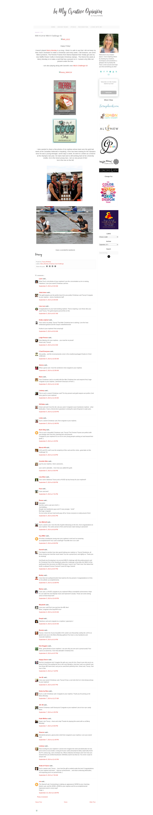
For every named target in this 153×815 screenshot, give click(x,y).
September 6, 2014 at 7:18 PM (48, 671)
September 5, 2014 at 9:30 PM (48, 543)
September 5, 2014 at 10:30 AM (49, 359)
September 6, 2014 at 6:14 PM (48, 639)
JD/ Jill (41, 705)
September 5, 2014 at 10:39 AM (49, 370)
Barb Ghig (42, 430)
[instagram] (101, 72)
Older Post (92, 802)
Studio (73, 27)
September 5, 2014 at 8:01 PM (48, 516)
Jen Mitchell (43, 522)
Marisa (41, 589)
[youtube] (113, 72)
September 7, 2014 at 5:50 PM (48, 726)
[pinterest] (107, 72)
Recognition (83, 27)
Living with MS (96, 27)
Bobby (41, 575)
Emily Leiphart (44, 320)
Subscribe (109, 92)
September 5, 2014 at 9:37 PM (48, 569)
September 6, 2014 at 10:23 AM (49, 612)
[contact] (108, 74)
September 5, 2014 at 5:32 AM (48, 286)
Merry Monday (52, 50)
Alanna (41, 365)
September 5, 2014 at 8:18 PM (48, 529)
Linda (41, 418)
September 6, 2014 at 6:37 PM (48, 653)
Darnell (41, 549)
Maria (41, 377)
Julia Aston (43, 292)
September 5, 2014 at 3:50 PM (48, 470)
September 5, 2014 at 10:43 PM (49, 598)
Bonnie (41, 630)
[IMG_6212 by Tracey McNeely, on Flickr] (65, 39)
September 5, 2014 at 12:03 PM (49, 411)
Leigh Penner (43, 337)
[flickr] (110, 72)
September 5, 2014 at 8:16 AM (48, 331)
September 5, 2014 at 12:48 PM (49, 423)
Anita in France (44, 765)
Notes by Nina (44, 691)
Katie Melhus (43, 718)
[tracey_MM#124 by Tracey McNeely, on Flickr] (65, 72)
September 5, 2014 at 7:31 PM (48, 494)
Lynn (41, 278)
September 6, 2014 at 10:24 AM (49, 624)
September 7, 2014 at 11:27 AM (49, 698)
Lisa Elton (42, 477)
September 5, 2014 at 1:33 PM (48, 441)
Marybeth (42, 604)
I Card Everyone (44, 351)
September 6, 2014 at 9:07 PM (48, 685)
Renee (41, 500)
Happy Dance (43, 659)
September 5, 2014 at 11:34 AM (49, 398)
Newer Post (38, 802)
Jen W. (41, 677)
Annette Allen (43, 461)
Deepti (41, 618)
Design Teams (63, 27)
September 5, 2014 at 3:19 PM (48, 455)
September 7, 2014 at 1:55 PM (48, 712)
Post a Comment (42, 797)
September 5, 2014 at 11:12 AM (49, 384)
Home (53, 27)
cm (40, 781)
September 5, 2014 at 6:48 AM (48, 300)
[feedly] (116, 72)
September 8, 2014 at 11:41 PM (49, 759)
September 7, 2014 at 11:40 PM (49, 739)
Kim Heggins (43, 646)
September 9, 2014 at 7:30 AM (48, 775)
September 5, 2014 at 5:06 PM (48, 482)
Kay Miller (42, 536)
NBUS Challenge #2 (80, 66)
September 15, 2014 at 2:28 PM (49, 793)
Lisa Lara (42, 306)
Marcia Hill (42, 447)
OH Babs (42, 404)
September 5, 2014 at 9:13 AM (48, 345)
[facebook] (104, 72)
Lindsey (42, 390)
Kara (40, 488)
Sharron (42, 732)
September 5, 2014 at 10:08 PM (49, 582)
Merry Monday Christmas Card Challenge (52, 263)
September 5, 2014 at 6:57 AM (48, 313)
